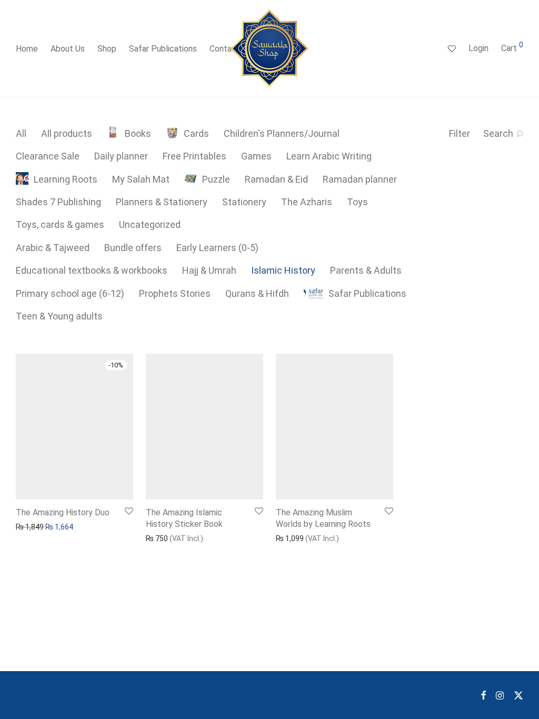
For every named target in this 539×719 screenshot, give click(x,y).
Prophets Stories (175, 293)
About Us (68, 49)
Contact (224, 49)
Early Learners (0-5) (217, 247)
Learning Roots (65, 179)
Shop (106, 49)
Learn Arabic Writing (329, 156)
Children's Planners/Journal (282, 133)
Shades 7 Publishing (58, 201)
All (21, 133)
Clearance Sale (47, 156)
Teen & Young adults (59, 316)
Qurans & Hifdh (257, 293)
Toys (357, 201)
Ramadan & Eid (276, 179)
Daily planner (121, 156)
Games (256, 156)
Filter (459, 133)
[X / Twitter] (518, 695)
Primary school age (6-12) (70, 293)
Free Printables (194, 156)
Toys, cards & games (60, 224)
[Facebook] (483, 695)
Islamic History (283, 270)
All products (66, 133)
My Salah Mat (140, 179)
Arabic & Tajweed (52, 247)
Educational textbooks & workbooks (91, 270)
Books (138, 133)
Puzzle (216, 179)
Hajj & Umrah (209, 270)
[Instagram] (500, 695)
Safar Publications (163, 49)
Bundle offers (133, 247)
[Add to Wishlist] (128, 511)
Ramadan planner (360, 179)
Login (478, 48)
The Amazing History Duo (62, 512)
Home (27, 49)
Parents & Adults (366, 270)
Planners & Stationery (161, 201)
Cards (196, 133)
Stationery (244, 201)
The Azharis (306, 201)
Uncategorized (150, 224)
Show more (30, 526)
